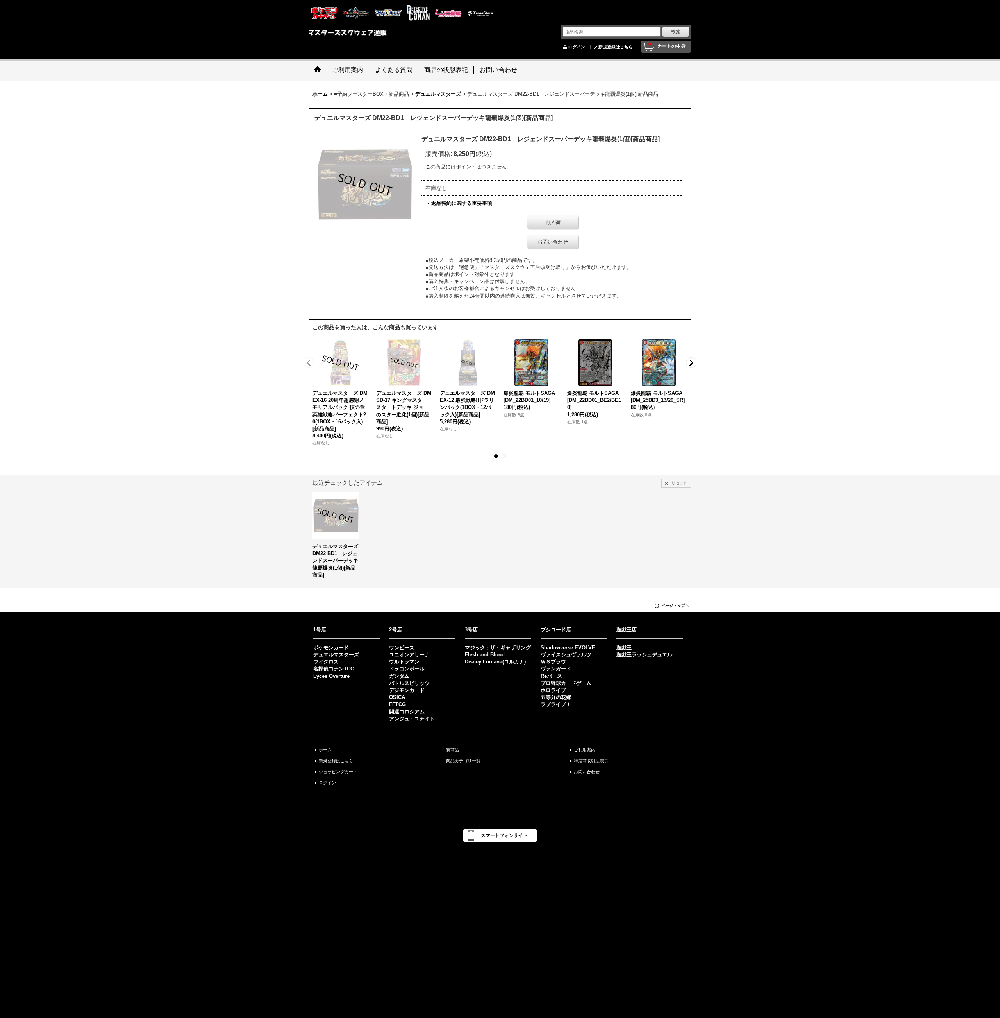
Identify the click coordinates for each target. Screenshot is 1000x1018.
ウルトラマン (404, 662)
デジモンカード (407, 690)
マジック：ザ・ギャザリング (498, 648)
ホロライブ (553, 690)
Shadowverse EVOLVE (568, 648)
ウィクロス (326, 662)
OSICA (397, 697)
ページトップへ (675, 605)
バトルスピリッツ (409, 683)
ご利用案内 (584, 749)
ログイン (576, 47)
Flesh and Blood (485, 655)
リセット (679, 483)
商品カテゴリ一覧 (463, 760)
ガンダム (399, 676)
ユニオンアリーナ (409, 655)
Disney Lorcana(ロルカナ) (495, 662)
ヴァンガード (556, 669)
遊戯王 (624, 648)
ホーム (325, 749)
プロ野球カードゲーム (566, 683)
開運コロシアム (407, 712)
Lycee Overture (331, 676)
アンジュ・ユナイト (412, 719)
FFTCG (397, 704)
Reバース (551, 676)
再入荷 (553, 222)
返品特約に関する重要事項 (461, 203)
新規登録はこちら (615, 47)
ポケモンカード (331, 648)
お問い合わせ (553, 242)
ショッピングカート (338, 771)
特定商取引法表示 (591, 760)
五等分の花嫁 (556, 697)
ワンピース (401, 648)
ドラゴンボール (407, 669)
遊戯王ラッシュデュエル (644, 655)
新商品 (452, 749)
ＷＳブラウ (553, 662)
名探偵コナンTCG (333, 669)
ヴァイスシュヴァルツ (566, 655)
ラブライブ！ (556, 704)
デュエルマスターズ (336, 655)
